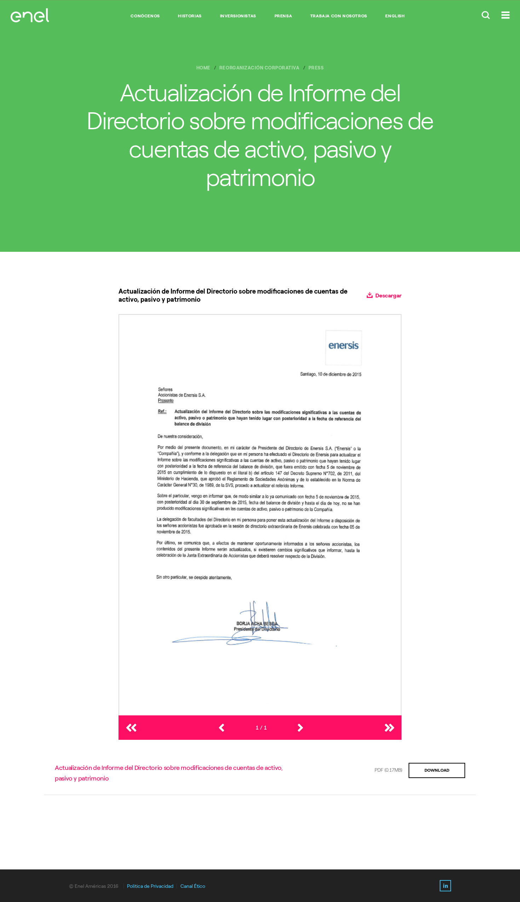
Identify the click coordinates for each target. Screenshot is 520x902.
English (395, 15)
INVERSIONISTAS (238, 15)
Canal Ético (192, 886)
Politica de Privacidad (150, 886)
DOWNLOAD (436, 770)
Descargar (387, 295)
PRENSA (283, 15)
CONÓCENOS (145, 15)
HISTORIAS (189, 15)
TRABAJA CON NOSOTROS (338, 15)
